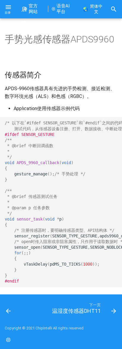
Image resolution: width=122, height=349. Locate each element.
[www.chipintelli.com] (8, 339)
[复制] (116, 123)
